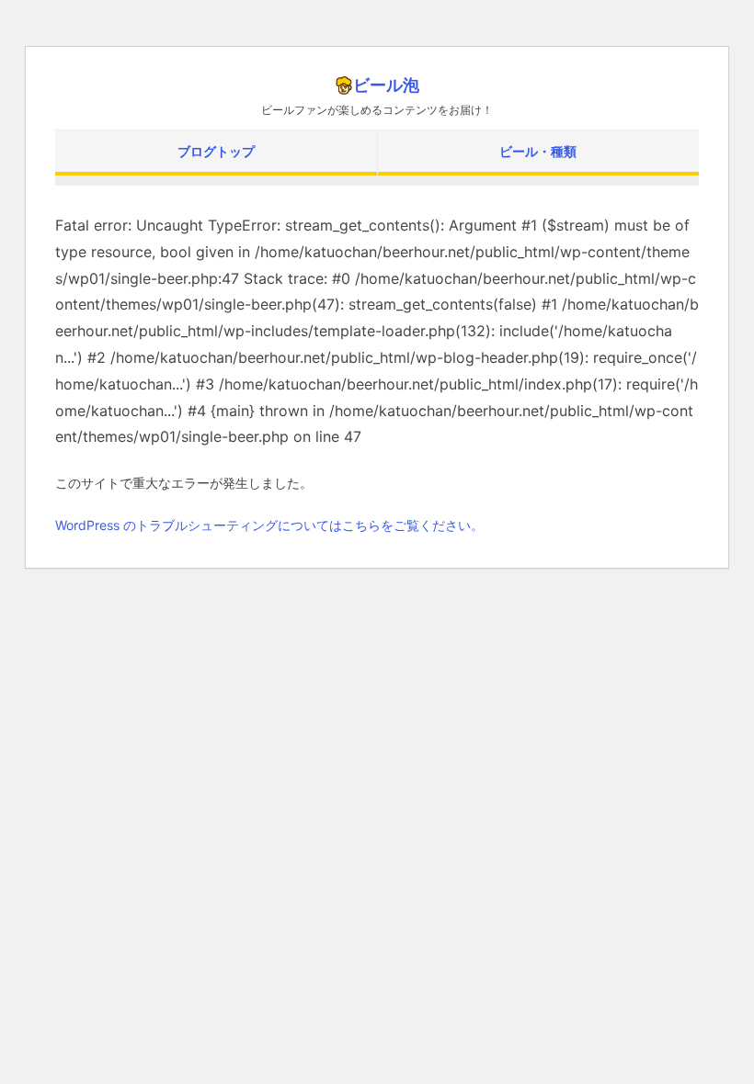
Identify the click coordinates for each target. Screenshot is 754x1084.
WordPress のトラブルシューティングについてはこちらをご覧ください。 (269, 525)
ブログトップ (216, 151)
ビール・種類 (538, 151)
